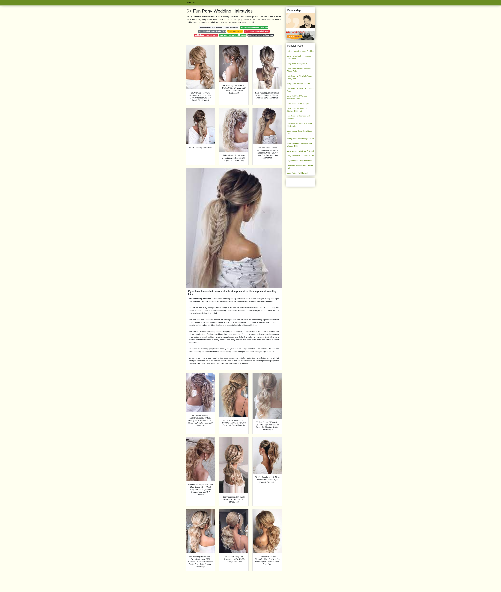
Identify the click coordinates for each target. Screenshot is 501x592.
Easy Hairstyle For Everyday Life (300, 156)
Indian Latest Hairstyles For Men (300, 51)
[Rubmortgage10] (300, 21)
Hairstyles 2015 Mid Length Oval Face (300, 89)
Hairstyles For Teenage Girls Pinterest (299, 117)
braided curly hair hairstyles (206, 35)
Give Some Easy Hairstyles (298, 103)
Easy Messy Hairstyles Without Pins (299, 132)
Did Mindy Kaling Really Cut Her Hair (300, 166)
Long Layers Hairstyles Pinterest (300, 151)
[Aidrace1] (300, 35)
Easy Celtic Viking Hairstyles (298, 83)
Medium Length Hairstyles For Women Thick (299, 144)
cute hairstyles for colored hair (260, 35)
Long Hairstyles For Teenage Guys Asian (299, 57)
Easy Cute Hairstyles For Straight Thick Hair (297, 109)
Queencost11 (192, 2)
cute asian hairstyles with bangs (233, 35)
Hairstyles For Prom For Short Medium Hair (299, 124)
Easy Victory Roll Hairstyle (298, 173)
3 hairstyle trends (235, 31)
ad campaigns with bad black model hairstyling (219, 27)
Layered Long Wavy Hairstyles (299, 161)
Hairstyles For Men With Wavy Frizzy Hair (299, 77)
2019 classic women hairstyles (256, 31)
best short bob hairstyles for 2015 (212, 31)
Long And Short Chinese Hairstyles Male (297, 97)
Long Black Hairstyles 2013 (298, 63)
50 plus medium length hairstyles (254, 27)
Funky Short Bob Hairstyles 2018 (300, 138)
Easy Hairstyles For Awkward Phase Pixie (299, 69)
